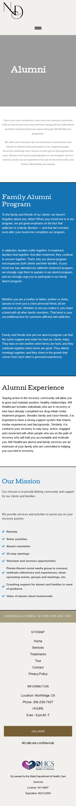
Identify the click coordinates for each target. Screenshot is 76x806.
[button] (38, 28)
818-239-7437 (61, 616)
